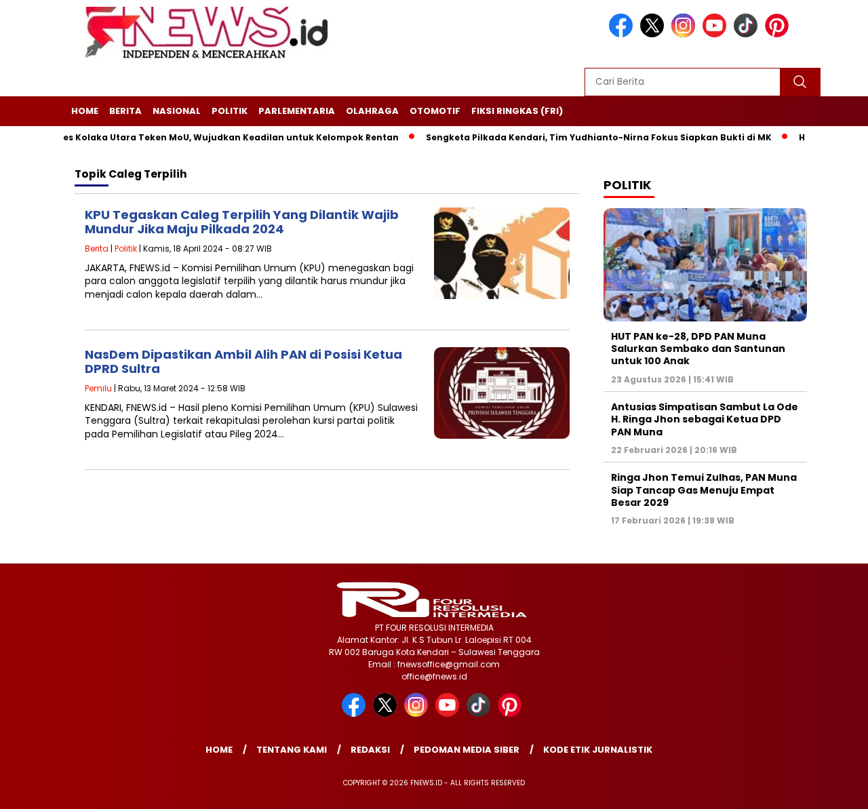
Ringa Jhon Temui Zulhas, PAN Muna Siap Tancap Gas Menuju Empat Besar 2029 (704, 490)
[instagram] (685, 34)
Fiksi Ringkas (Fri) (517, 110)
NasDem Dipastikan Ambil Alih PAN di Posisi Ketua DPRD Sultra (243, 362)
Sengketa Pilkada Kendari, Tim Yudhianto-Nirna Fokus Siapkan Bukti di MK (578, 137)
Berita (125, 110)
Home (84, 110)
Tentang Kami (291, 749)
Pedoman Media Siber (466, 749)
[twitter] (654, 34)
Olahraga (372, 110)
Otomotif (435, 110)
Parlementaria (296, 110)
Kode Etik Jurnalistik (597, 749)
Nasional (177, 110)
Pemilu (98, 388)
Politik (230, 110)
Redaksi (370, 749)
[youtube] (717, 34)
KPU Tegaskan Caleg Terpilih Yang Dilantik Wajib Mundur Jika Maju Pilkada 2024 (242, 222)
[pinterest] (779, 34)
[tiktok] (748, 34)
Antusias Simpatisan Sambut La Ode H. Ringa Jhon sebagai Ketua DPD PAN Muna (704, 419)
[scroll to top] (831, 788)
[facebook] (623, 34)
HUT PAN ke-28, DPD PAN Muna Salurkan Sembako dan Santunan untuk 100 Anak (698, 349)
